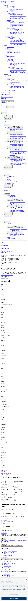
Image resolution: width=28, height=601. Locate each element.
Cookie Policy (5, 591)
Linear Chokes (19, 17)
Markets (5, 45)
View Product (4, 520)
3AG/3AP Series (22, 255)
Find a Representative (11, 540)
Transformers (7, 567)
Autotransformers (20, 41)
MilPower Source (8, 553)
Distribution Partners (21, 540)
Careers (5, 549)
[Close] (4, 113)
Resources (6, 55)
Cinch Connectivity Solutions (10, 551)
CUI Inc (12, 86)
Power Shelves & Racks (20, 33)
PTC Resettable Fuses (18, 9)
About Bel (6, 548)
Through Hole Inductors (20, 16)
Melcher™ (12, 87)
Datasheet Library (14, 68)
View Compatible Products (7, 275)
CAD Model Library (15, 63)
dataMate (16, 86)
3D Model (3, 471)
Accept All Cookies (14, 598)
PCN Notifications (20, 72)
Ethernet (6, 564)
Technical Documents (6, 473)
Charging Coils (13, 18)
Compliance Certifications (16, 71)
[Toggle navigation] (10, 107)
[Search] (15, 101)
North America (13, 80)
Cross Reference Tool (9, 575)
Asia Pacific (17, 82)
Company (6, 74)
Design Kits (20, 18)
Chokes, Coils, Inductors (9, 563)
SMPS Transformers (14, 43)
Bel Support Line (5, 541)
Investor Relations (10, 1)
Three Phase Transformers (16, 41)
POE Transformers (14, 39)
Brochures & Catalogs (20, 70)
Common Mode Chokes (15, 14)
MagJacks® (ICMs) (14, 22)
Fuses (11, 9)
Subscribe (3, 538)
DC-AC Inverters (19, 30)
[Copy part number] (1, 265)
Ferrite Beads (13, 17)
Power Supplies (7, 566)
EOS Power (21, 86)
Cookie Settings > (14, 594)
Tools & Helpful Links (6, 571)
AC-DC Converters (14, 29)
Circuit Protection (10, 255)
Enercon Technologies (9, 552)
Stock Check (7, 574)
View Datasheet (4, 276)
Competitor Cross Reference (17, 64)
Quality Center (7, 576)
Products (6, 5)
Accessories (12, 10)
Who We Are (4, 545)
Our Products (4, 559)
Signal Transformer (19, 87)
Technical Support (5, 474)
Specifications (4, 470)
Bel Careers (3, 1)
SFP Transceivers (19, 25)
